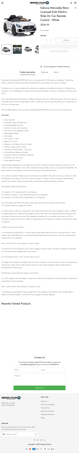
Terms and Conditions (48, 404)
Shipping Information (48, 414)
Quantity (43, 35)
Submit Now (40, 388)
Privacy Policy (45, 408)
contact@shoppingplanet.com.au (30, 364)
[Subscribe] (36, 434)
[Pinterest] (35, 440)
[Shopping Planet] (39, 3)
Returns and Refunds (47, 411)
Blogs (43, 418)
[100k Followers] (41, 440)
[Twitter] (44, 440)
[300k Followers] (38, 440)
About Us (44, 401)
